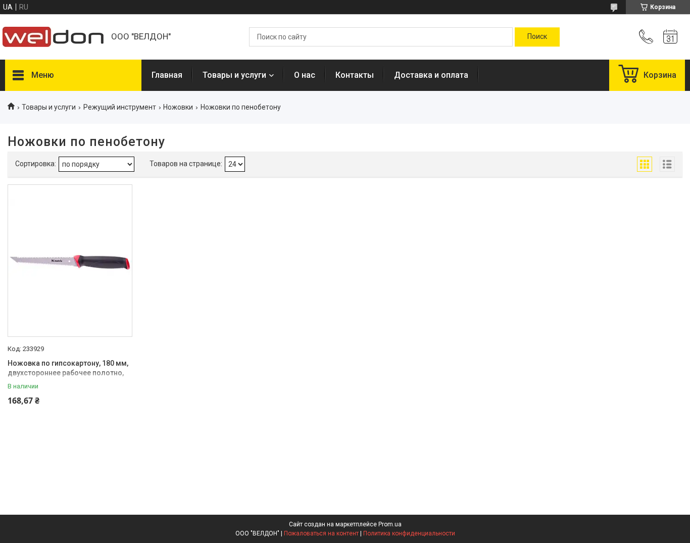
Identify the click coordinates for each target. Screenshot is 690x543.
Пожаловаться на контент (321, 533)
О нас (304, 75)
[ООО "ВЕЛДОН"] (53, 37)
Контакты (354, 75)
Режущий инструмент (119, 107)
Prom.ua (390, 524)
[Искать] (537, 36)
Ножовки (178, 107)
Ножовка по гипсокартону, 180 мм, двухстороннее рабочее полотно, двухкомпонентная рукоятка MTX (68, 373)
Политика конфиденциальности (409, 533)
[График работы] (670, 37)
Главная (167, 75)
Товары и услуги (234, 75)
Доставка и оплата (431, 75)
